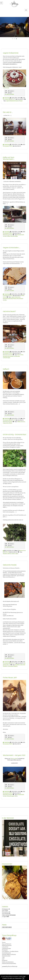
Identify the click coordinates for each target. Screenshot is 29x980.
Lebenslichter (5, 947)
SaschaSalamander (6, 953)
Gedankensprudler (6, 948)
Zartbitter (17, 664)
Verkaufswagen (14, 236)
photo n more (14, 758)
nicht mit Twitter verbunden (6, 92)
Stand (16, 796)
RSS (10, 99)
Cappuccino (5, 423)
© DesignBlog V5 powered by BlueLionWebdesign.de (13, 974)
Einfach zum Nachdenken (8, 962)
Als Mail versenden (9, 94)
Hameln (12, 356)
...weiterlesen (6, 87)
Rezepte (5, 553)
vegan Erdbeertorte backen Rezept (14, 100)
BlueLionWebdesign (12, 966)
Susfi (3, 959)
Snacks (13, 553)
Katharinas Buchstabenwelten (9, 963)
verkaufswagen (6, 357)
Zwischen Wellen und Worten (9, 954)
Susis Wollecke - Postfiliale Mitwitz (10, 951)
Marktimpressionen (7, 234)
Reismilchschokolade (8, 298)
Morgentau (4, 960)
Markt (14, 298)
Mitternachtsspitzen (7, 945)
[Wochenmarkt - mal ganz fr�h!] (14, 27)
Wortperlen (5, 950)
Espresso (23, 421)
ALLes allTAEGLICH (6, 944)
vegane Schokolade (15, 297)
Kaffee (8, 236)
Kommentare (6, 99)
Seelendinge (7, 97)
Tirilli (3, 957)
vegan (16, 553)
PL (14, 99)
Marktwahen (20, 354)
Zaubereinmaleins (6, 956)
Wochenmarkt (6, 356)
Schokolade (17, 356)
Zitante (3, 942)
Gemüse (9, 553)
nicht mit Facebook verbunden (6, 91)
